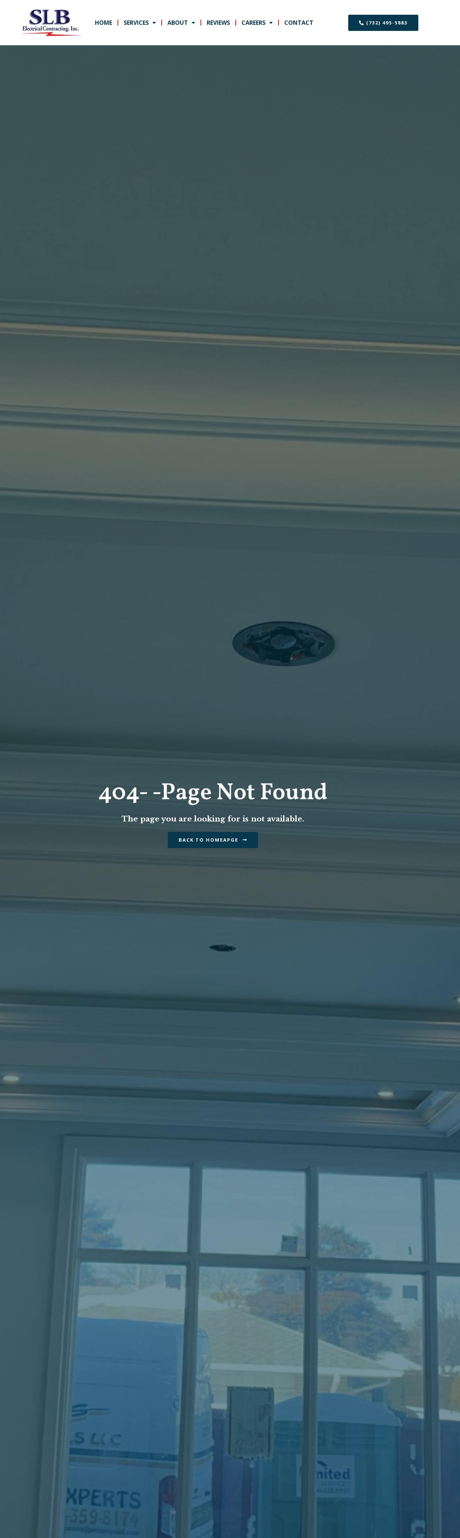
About (177, 23)
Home (103, 23)
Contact (298, 23)
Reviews (218, 23)
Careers (254, 23)
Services (136, 23)
